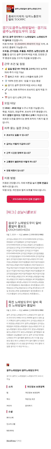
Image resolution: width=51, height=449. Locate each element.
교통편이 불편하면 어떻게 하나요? (21, 161)
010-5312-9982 (37, 234)
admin (25, 234)
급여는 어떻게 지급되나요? (18, 143)
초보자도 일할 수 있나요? (17, 135)
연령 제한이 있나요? (15, 170)
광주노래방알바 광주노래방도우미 (28, 9)
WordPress (11, 441)
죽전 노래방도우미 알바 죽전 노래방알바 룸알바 (25, 303)
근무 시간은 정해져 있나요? (18, 152)
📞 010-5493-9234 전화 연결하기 (25, 199)
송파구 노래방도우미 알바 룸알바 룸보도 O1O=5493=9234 (24, 226)
